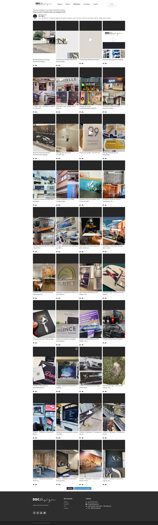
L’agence (59, 4)
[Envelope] (44, 513)
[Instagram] (37, 513)
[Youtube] (41, 513)
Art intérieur (87, 4)
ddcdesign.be (37, 22)
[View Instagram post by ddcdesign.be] (33, 26)
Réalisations (76, 4)
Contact (95, 4)
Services (67, 4)
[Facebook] (34, 513)
